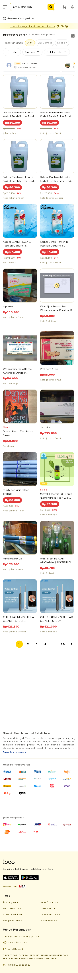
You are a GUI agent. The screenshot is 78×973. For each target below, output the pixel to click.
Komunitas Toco (12, 908)
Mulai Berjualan (49, 902)
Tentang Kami (11, 902)
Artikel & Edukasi (12, 914)
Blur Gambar (45, 42)
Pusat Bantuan (48, 920)
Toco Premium (48, 908)
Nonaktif (62, 42)
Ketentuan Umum (50, 914)
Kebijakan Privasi (12, 920)
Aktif (29, 42)
